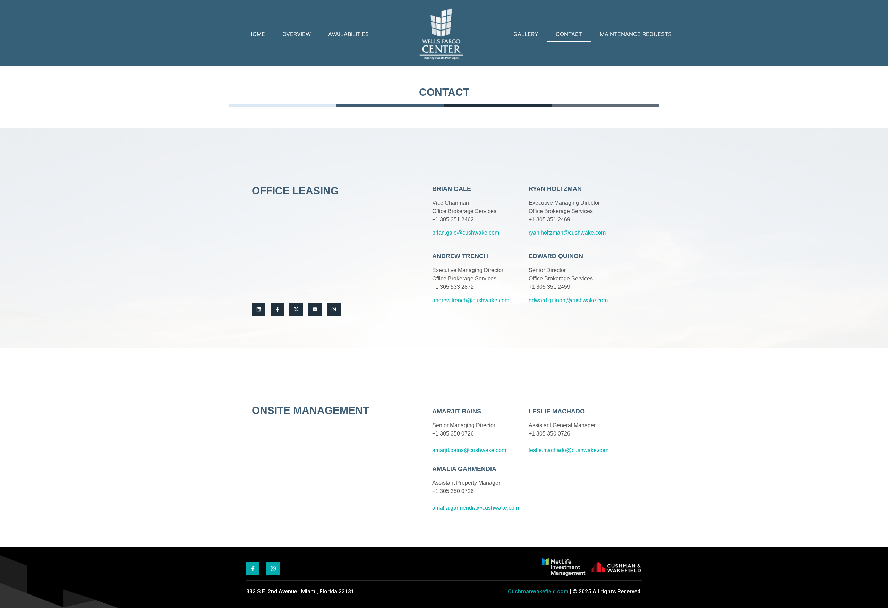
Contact (569, 34)
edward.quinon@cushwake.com (568, 300)
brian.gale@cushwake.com (465, 233)
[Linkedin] (258, 309)
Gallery (525, 34)
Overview (296, 34)
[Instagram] (334, 309)
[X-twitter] (296, 309)
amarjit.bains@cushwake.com (469, 450)
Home (256, 34)
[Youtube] (315, 309)
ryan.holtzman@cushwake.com (567, 233)
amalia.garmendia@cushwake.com (475, 508)
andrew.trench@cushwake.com (470, 300)
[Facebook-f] (277, 309)
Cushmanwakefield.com (538, 591)
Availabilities (348, 34)
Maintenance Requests (636, 34)
